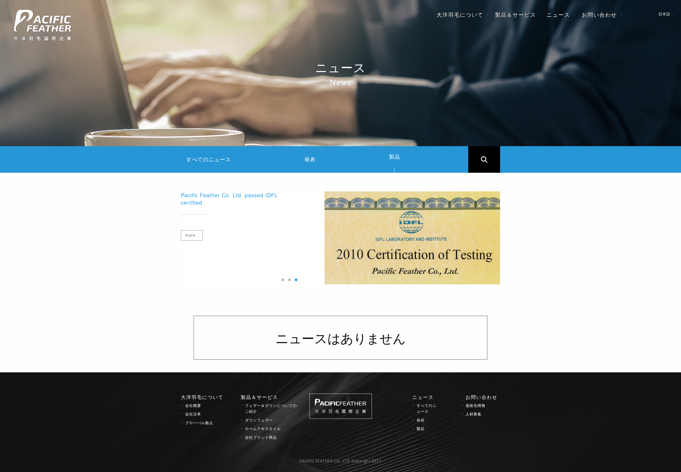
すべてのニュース (208, 159)
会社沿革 (193, 414)
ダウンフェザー (259, 420)
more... (191, 235)
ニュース (558, 15)
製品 (394, 157)
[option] (340, 237)
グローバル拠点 (199, 423)
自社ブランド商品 (261, 437)
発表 (309, 159)
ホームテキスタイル (263, 429)
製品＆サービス (515, 15)
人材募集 (473, 414)
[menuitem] (460, 14)
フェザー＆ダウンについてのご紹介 (271, 408)
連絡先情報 (475, 405)
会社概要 (193, 405)
